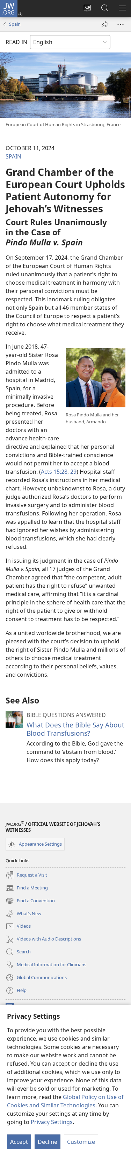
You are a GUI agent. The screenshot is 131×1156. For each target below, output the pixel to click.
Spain (15, 24)
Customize (81, 1142)
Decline (47, 1142)
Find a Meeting (27, 888)
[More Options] (120, 24)
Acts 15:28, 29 (59, 471)
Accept (19, 1142)
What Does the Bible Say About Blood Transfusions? (75, 729)
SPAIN (13, 156)
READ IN (16, 42)
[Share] (105, 24)
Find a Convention (30, 901)
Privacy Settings (52, 1122)
